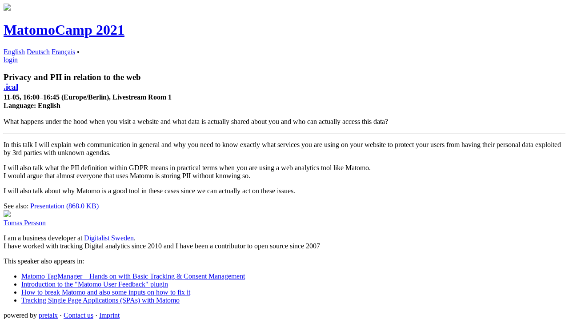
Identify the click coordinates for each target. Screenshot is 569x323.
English (14, 52)
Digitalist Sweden (109, 238)
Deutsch (38, 52)
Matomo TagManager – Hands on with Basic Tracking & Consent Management (133, 276)
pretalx (48, 315)
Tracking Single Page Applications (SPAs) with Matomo (100, 300)
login (11, 60)
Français (63, 52)
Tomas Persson (25, 223)
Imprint (109, 315)
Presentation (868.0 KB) (64, 206)
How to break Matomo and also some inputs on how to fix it (105, 292)
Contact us (78, 315)
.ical (11, 87)
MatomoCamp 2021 (64, 30)
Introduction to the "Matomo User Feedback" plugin (94, 284)
